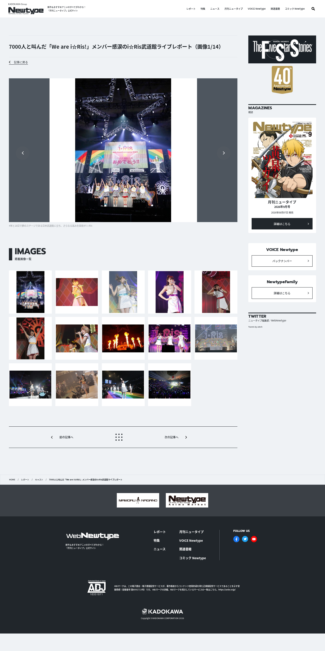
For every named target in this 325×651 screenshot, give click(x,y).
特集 (203, 9)
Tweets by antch (255, 327)
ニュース (214, 9)
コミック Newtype (295, 9)
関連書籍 (275, 9)
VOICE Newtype (257, 9)
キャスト (39, 479)
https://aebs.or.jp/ (227, 589)
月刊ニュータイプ (233, 9)
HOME (12, 479)
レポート (191, 9)
